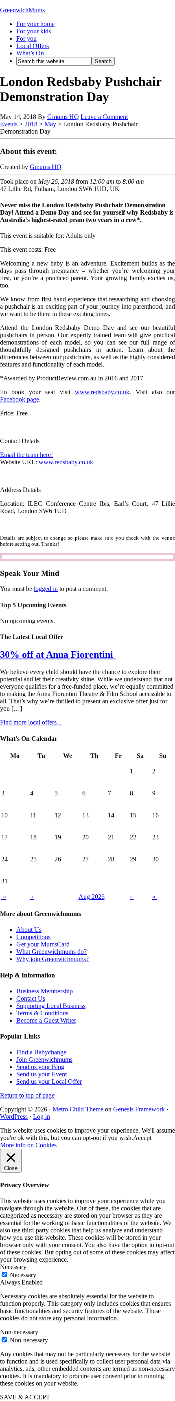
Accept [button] (142, 1137)
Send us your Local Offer (49, 1081)
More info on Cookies (28, 1145)
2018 (30, 124)
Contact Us (30, 998)
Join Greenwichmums (44, 1059)
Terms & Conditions (42, 1013)
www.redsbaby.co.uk (102, 392)
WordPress (14, 1116)
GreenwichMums (22, 10)
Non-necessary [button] (19, 1332)
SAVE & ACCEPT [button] (25, 1397)
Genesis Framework (139, 1109)
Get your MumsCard (43, 944)
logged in (46, 588)
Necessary (23, 1274)
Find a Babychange (41, 1052)
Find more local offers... (30, 722)
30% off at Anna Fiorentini (58, 654)
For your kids (33, 31)
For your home (35, 23)
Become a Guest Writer (46, 1020)
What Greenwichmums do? (51, 951)
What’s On (30, 53)
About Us (29, 929)
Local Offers (32, 45)
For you (26, 38)
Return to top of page (27, 1095)
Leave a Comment (104, 116)
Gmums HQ (63, 116)
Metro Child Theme (77, 1109)
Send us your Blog (40, 1066)
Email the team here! (26, 454)
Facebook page (19, 399)
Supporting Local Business (50, 1005)
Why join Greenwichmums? (52, 958)
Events (9, 124)
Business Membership (44, 991)
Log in (41, 1116)
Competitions (33, 936)
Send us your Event (41, 1074)
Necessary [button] (13, 1266)
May (50, 124)
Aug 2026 (92, 896)
